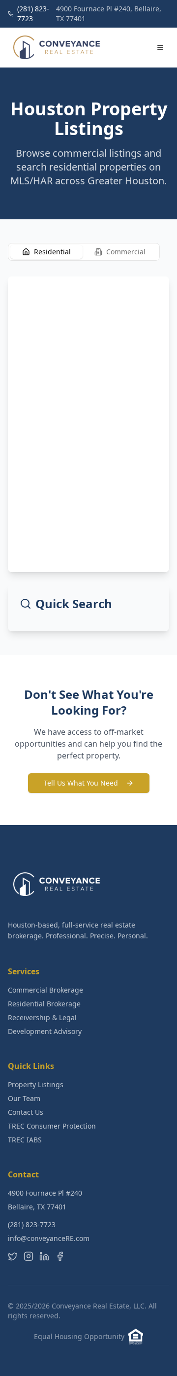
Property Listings (35, 1084)
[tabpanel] (88, 453)
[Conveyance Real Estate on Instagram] (28, 1256)
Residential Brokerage (44, 1003)
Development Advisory (45, 1031)
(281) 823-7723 (32, 1224)
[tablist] (84, 252)
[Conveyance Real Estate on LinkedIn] (44, 1256)
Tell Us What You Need (81, 783)
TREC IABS (25, 1139)
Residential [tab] (52, 251)
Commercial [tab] (126, 251)
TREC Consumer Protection (52, 1126)
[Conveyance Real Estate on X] (13, 1256)
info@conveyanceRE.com (48, 1238)
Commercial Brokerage (45, 990)
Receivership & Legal (42, 1017)
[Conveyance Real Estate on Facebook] (60, 1256)
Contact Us (25, 1112)
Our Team (24, 1098)
